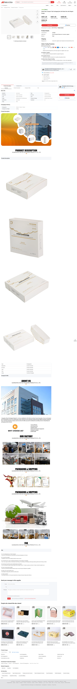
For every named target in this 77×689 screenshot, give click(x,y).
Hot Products (13, 681)
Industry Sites (45, 681)
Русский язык (29, 682)
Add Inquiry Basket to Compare (20, 41)
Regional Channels (51, 681)
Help (57, 5)
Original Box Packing (13, 675)
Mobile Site (61, 681)
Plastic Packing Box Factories (39, 673)
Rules (75, 5)
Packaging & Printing (7, 7)
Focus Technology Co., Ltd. (32, 684)
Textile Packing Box (58, 673)
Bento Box (3, 668)
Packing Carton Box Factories (27, 673)
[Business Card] (74, 90)
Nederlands (40, 682)
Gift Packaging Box (4, 656)
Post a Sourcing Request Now (30, 598)
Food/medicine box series (5, 658)
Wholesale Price (40, 681)
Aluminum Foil (59, 656)
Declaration (49, 684)
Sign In (43, 80)
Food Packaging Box (23, 654)
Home (2, 7)
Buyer (52, 5)
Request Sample (60, 27)
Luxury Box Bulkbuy (22, 675)
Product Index (57, 681)
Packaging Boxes (21, 7)
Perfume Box (40, 658)
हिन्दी (52, 682)
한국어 (47, 682)
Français (25, 682)
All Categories (4, 5)
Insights (65, 681)
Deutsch (36, 682)
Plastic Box (3, 654)
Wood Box (9, 668)
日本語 (50, 682)
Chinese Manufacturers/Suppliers (26, 681)
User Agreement (44, 684)
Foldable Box (22, 658)
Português (21, 682)
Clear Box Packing (66, 673)
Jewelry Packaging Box (42, 656)
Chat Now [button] (68, 25)
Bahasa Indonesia (67, 682)
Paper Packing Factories (17, 673)
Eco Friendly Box (15, 668)
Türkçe (59, 682)
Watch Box (59, 658)
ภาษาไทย (55, 682)
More (2, 677)
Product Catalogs (16, 652)
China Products (18, 681)
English (14, 682)
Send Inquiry (49, 25)
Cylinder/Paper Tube (60, 654)
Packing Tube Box (5, 675)
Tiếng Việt (62, 682)
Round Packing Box (49, 673)
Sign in (75, 2)
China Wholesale (34, 681)
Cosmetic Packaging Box (24, 656)
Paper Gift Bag (40, 654)
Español (17, 682)
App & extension (63, 5)
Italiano (33, 682)
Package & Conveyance (14, 7)
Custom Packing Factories (6, 673)
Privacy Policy (54, 684)
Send (9, 598)
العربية (44, 682)
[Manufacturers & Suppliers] (6, 2)
